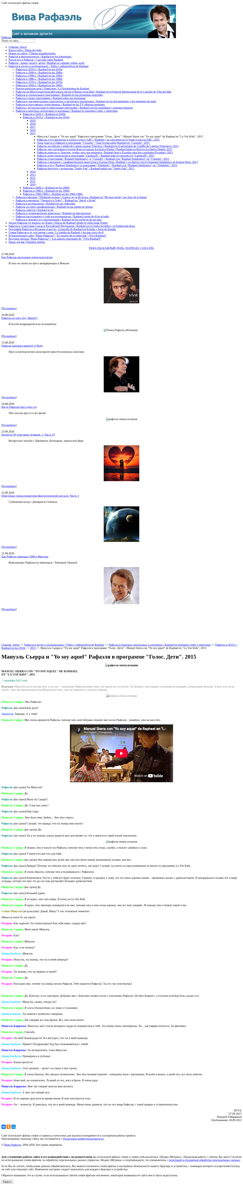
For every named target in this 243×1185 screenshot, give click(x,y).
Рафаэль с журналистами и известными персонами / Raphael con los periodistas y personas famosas (74, 107)
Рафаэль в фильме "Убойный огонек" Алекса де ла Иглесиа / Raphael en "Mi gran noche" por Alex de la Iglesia (81, 197)
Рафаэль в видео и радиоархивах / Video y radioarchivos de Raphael (48, 66)
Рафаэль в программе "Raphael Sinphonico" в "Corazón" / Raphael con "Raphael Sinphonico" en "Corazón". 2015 (103, 158)
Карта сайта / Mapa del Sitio (25, 50)
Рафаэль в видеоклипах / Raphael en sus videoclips (45, 203)
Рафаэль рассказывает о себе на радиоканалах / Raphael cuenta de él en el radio (62, 216)
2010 (33, 184)
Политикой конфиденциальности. (83, 1138)
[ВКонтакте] (3, 1127)
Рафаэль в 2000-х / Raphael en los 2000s (39, 72)
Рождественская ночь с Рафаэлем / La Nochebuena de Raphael (52, 88)
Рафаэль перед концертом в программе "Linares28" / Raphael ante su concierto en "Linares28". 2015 (95, 155)
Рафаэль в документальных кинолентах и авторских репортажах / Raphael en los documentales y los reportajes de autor (86, 101)
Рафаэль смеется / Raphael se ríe (34, 210)
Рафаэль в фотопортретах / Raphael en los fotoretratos (40, 56)
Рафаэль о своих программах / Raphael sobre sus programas (51, 98)
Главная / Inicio (18, 46)
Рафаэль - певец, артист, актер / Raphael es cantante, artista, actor (46, 62)
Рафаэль (6, 37)
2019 (33, 120)
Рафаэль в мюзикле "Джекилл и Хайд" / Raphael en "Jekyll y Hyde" (56, 200)
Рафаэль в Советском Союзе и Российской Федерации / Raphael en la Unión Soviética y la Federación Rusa (72, 226)
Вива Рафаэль (12, 1144)
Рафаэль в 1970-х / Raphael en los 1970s (39, 82)
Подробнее (9, 308)
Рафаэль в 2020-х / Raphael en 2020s (44, 114)
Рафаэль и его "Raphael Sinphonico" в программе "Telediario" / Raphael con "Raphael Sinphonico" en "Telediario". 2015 (107, 165)
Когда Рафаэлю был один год (19, 406)
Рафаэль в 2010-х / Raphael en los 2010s (39, 69)
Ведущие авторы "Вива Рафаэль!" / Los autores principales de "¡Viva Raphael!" (55, 238)
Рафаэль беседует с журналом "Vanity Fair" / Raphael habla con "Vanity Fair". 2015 (85, 168)
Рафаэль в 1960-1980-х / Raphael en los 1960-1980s (53, 194)
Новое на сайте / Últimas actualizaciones (32, 53)
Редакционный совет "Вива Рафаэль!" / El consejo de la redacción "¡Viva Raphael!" (58, 235)
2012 (33, 178)
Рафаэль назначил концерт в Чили (22, 345)
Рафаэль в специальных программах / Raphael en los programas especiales (59, 94)
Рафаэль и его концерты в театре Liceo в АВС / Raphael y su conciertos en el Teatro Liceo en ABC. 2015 (98, 139)
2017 (33, 126)
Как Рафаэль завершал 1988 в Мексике (24, 556)
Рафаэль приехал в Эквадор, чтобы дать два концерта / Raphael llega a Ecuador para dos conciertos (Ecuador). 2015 (105, 152)
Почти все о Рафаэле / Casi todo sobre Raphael (36, 59)
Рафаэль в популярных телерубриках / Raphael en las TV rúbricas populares (60, 104)
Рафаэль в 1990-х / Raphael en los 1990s (39, 75)
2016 (33, 130)
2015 (33, 133)
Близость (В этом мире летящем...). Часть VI (28, 434)
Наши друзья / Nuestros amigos (27, 242)
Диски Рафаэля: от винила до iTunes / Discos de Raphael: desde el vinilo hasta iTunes (58, 222)
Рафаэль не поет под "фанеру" (19, 318)
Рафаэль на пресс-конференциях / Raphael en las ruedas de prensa (54, 206)
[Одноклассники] (8, 1127)
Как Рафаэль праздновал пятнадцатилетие (27, 257)
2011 (32, 181)
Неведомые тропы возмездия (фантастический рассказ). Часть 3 (40, 495)
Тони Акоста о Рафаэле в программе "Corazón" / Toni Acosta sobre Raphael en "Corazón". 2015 (93, 142)
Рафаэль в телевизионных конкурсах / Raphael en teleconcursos (53, 213)
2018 (33, 123)
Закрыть (7, 1181)
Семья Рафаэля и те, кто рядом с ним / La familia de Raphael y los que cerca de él (56, 232)
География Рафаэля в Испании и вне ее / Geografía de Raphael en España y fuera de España (62, 229)
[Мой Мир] (13, 1127)
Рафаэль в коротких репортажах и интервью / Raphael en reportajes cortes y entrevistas (67, 110)
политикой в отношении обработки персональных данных (204, 1160)
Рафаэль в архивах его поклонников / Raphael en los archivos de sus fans (58, 219)
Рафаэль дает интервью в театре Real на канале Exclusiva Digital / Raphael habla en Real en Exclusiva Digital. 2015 (104, 149)
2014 (33, 171)
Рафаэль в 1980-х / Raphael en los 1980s (39, 78)
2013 (33, 174)
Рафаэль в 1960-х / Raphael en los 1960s (39, 85)
